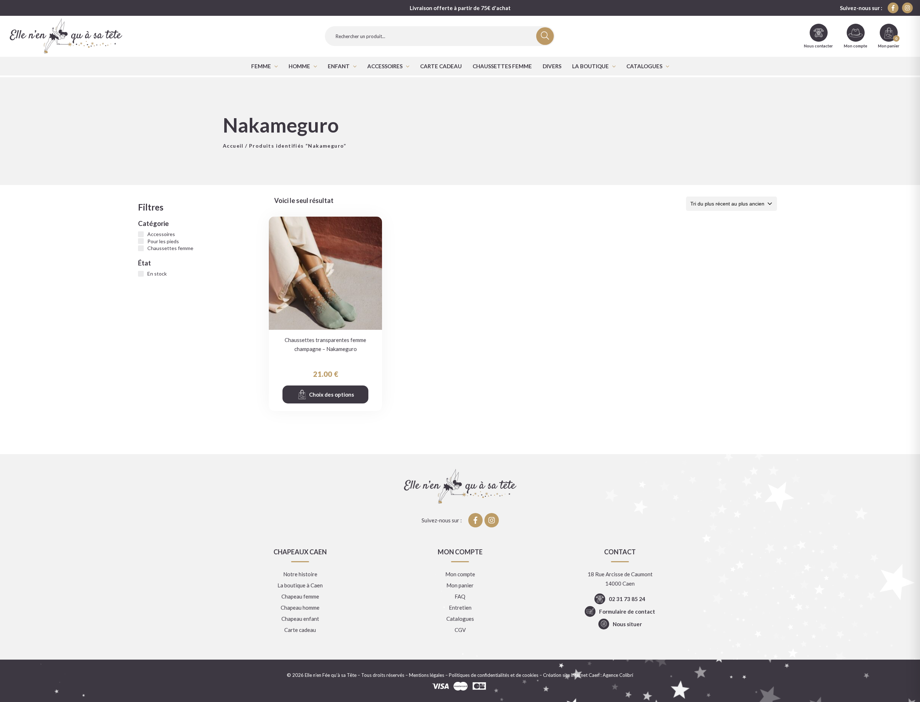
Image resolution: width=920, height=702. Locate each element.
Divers (552, 66)
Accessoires (384, 66)
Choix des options (331, 394)
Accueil (233, 146)
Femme (261, 66)
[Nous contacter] (819, 33)
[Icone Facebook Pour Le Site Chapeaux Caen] (893, 8)
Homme (299, 66)
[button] (264, 66)
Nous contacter (818, 45)
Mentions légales (426, 675)
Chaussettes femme (502, 66)
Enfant (339, 66)
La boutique (590, 66)
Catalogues (644, 66)
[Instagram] (907, 8)
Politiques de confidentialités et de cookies (493, 675)
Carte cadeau (441, 66)
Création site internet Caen (571, 675)
